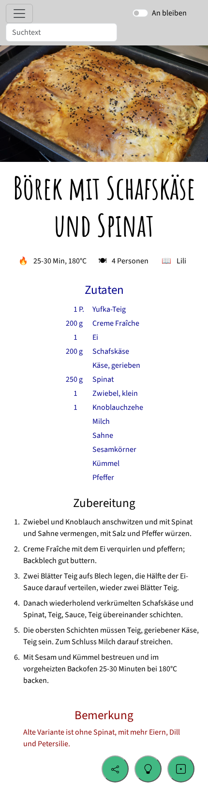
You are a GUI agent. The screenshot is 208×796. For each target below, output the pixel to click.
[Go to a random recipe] (180, 768)
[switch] (140, 13)
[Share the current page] (115, 768)
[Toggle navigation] (19, 13)
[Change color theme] (148, 768)
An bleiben (169, 13)
